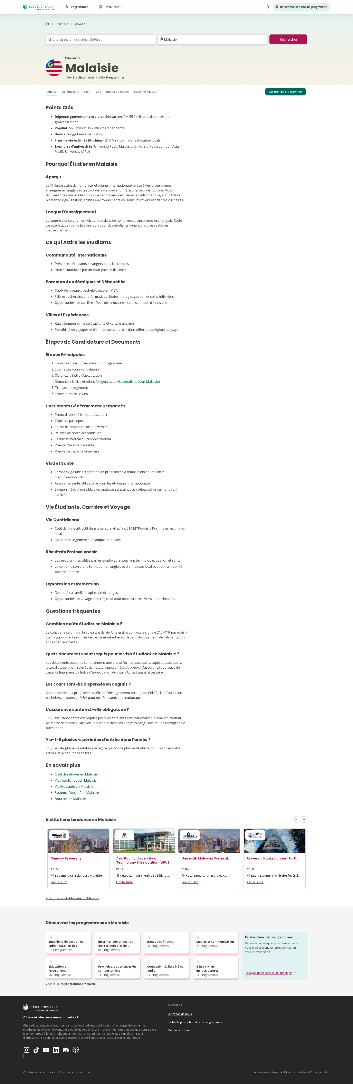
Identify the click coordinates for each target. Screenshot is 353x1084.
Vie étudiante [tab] (70, 92)
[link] (79, 24)
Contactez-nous (178, 1030)
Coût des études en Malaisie (76, 774)
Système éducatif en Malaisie (77, 792)
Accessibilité (322, 1072)
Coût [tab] (87, 92)
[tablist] (176, 92)
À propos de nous (180, 1014)
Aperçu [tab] (52, 92)
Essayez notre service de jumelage (269, 973)
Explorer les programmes (285, 92)
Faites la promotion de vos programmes (195, 1022)
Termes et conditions (266, 1072)
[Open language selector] (267, 7)
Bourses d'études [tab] (117, 92)
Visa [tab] (98, 92)
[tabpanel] (176, 453)
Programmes (79, 7)
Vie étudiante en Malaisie (74, 786)
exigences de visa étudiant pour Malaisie (128, 381)
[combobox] (99, 39)
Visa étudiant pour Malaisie (76, 780)
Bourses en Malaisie (70, 798)
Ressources (111, 7)
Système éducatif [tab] (146, 92)
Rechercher (288, 39)
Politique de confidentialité (296, 1072)
